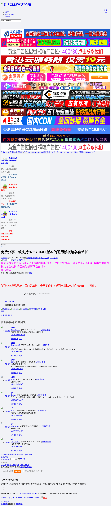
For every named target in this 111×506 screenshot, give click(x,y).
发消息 (7, 331)
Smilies (26, 465)
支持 (35, 309)
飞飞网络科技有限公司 (28, 493)
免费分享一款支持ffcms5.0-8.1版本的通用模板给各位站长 (73, 152)
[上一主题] (45, 258)
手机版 (3, 497)
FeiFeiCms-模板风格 (42, 152)
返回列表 (4, 457)
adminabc (4, 258)
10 (9, 459)
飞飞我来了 (15, 442)
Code (22, 465)
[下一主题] (54, 258)
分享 (17, 309)
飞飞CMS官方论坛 (8, 152)
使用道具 (4, 315)
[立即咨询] (5, 502)
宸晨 (13, 362)
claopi (13, 410)
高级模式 (4, 462)
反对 (44, 309)
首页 (7, 12)
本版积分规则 (8, 471)
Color (4, 465)
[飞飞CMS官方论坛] (16, 5)
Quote (17, 465)
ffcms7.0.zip (9, 301)
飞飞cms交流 (29, 152)
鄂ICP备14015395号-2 (32, 497)
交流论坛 (10, 14)
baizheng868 (15, 345)
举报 (10, 315)
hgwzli (13, 395)
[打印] (38, 258)
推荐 (13, 327)
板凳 (13, 377)
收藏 (8, 309)
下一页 (22, 459)
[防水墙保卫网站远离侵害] (42, 497)
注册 (105, 12)
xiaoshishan (15, 426)
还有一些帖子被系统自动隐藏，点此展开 (16, 455)
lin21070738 (15, 330)
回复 (30, 273)
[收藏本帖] (3, 260)
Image (9, 465)
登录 (105, 10)
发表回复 (17, 471)
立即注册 (28, 467)
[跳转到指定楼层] (18, 260)
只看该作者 (31, 258)
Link (13, 465)
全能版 (7, 17)
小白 (13, 379)
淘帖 (26, 309)
